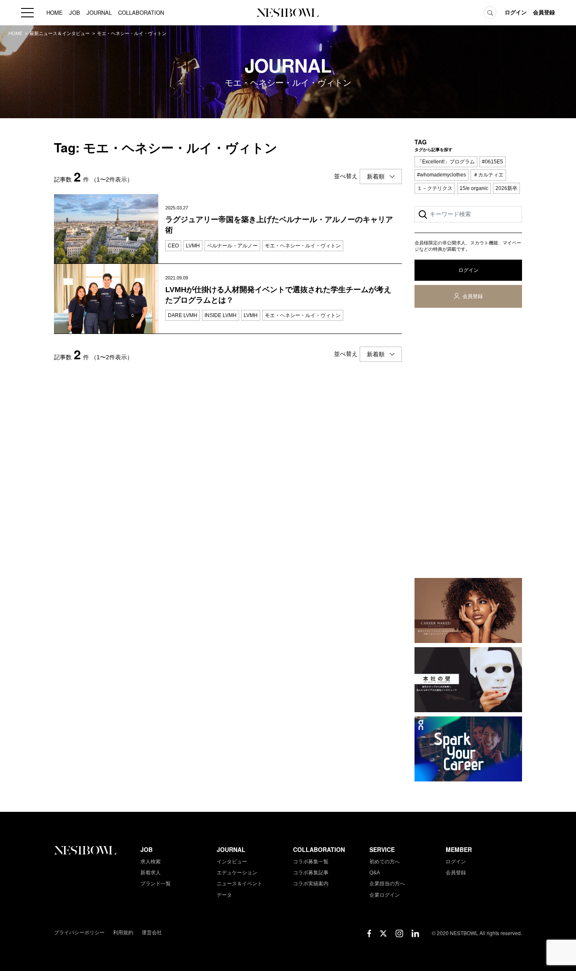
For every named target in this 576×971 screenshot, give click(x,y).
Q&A (374, 873)
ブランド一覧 (155, 884)
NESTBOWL (288, 12)
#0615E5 (492, 162)
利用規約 (123, 933)
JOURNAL (99, 12)
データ (224, 895)
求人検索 (150, 862)
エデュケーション (237, 873)
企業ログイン (384, 895)
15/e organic (474, 188)
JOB (74, 12)
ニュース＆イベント (239, 884)
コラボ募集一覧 (310, 862)
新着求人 (150, 873)
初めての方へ (384, 862)
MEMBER (459, 849)
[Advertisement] (468, 444)
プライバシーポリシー (79, 933)
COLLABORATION (141, 12)
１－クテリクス (434, 188)
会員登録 (544, 12)
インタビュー (232, 862)
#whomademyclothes (441, 175)
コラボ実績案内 (310, 884)
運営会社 (152, 933)
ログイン (516, 12)
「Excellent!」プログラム (446, 162)
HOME (54, 12)
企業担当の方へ (387, 884)
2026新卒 (506, 188)
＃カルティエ (488, 175)
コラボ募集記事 (310, 873)
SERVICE (382, 849)
